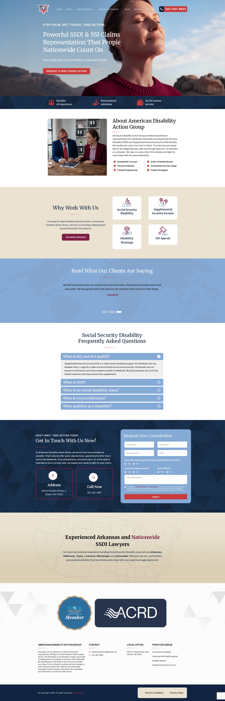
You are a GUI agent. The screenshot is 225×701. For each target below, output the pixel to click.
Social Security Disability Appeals (165, 656)
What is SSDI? (74, 382)
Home (59, 9)
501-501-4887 (94, 492)
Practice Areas (84, 9)
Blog (127, 9)
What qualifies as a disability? (87, 406)
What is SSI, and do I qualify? (86, 356)
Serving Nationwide (109, 9)
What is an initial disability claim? (91, 390)
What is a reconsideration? (84, 398)
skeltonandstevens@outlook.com (104, 652)
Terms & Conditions (154, 693)
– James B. (112, 294)
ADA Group (78, 693)
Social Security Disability (161, 652)
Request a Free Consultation (66, 71)
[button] (105, 312)
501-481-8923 (97, 655)
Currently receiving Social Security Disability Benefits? (152, 460)
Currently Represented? (136, 468)
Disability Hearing (159, 661)
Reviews (138, 9)
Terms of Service (141, 487)
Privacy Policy (153, 487)
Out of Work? (164, 468)
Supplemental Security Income (164, 665)
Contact (150, 9)
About (69, 9)
